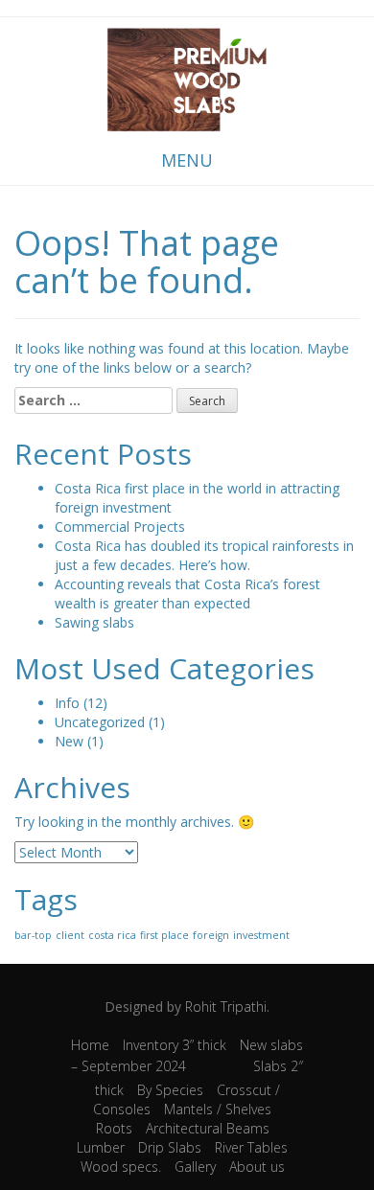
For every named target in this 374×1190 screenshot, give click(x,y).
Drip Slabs (169, 1147)
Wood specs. (121, 1166)
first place (164, 935)
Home (90, 1045)
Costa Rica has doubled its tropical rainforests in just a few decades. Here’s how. (204, 555)
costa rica (112, 935)
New (69, 741)
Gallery (195, 1166)
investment (261, 935)
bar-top (33, 935)
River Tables (251, 1147)
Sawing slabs (94, 622)
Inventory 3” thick (174, 1045)
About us (257, 1166)
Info (67, 703)
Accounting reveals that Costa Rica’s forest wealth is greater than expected (187, 593)
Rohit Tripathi (226, 1006)
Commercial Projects (120, 526)
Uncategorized (100, 722)
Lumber (101, 1147)
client (70, 935)
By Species (170, 1090)
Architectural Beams (207, 1128)
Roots (114, 1128)
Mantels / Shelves (217, 1109)
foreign (211, 935)
